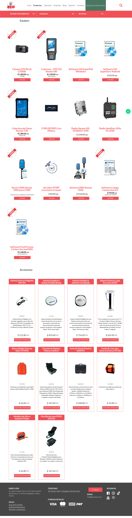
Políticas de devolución (17, 507)
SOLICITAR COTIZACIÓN (22, 340)
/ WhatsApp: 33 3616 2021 (70, 491)
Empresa (57, 5)
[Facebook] (108, 493)
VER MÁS (22, 80)
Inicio (29, 5)
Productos (37, 5)
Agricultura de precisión (95, 5)
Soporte (71, 5)
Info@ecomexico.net (94, 497)
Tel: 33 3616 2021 (54, 491)
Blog (64, 5)
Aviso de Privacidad (15, 505)
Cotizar (95, 489)
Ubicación (48, 5)
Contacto (80, 5)
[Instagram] (113, 493)
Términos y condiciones (17, 509)
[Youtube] (108, 497)
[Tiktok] (118, 493)
